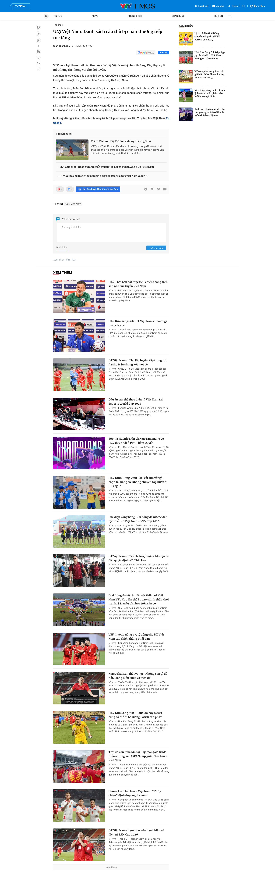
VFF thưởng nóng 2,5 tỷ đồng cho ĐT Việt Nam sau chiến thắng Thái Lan (136, 636)
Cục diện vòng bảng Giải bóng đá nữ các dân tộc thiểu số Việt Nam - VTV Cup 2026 (138, 519)
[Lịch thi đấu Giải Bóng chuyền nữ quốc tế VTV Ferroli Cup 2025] (186, 38)
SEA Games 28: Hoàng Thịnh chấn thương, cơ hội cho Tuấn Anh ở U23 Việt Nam (107, 166)
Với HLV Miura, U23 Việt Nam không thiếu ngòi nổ (121, 141)
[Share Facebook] (146, 189)
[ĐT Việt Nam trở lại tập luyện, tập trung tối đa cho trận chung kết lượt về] (79, 374)
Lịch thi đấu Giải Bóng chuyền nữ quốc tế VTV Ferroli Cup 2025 (207, 36)
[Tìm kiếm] (243, 6)
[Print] (38, 51)
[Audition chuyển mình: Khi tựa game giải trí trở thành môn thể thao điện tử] (186, 114)
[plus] (38, 58)
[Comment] (38, 40)
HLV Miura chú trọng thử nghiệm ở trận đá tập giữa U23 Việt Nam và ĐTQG (104, 176)
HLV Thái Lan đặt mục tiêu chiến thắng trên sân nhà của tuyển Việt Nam (138, 284)
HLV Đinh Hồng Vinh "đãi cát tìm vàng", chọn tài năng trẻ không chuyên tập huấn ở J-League (137, 482)
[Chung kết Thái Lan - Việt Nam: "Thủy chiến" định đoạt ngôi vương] (79, 805)
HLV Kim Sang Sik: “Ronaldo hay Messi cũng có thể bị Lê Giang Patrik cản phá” (135, 715)
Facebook (203, 6)
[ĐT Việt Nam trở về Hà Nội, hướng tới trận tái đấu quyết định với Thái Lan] (79, 570)
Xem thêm (111, 867)
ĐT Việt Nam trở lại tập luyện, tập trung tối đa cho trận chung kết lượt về (137, 362)
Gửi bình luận (156, 247)
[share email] (165, 189)
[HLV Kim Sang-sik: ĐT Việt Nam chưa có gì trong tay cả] (79, 335)
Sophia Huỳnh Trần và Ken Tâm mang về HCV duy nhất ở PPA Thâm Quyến (136, 441)
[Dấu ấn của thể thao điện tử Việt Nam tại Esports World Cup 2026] (79, 414)
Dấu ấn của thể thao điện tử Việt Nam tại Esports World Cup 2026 (136, 401)
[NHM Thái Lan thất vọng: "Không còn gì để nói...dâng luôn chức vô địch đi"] (79, 688)
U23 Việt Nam (73, 203)
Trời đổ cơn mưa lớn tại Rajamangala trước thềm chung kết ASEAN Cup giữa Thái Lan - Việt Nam (138, 756)
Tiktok (235, 6)
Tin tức (57, 16)
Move (95, 16)
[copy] (38, 33)
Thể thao (58, 25)
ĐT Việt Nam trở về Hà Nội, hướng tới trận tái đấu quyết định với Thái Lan (139, 558)
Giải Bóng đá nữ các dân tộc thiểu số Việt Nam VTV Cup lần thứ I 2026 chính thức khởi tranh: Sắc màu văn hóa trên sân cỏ (139, 599)
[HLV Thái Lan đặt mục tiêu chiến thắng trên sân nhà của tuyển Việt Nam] (79, 296)
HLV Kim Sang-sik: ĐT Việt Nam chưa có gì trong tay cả (138, 323)
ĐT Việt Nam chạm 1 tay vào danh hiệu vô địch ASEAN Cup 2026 (136, 832)
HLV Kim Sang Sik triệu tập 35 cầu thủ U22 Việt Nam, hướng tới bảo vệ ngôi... (209, 55)
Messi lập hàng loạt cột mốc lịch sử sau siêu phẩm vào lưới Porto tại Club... (209, 93)
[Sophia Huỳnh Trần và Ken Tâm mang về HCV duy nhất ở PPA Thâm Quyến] (79, 453)
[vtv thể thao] (137, 6)
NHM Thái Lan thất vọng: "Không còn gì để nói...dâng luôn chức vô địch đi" (138, 676)
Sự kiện (218, 16)
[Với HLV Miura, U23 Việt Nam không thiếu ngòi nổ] (72, 149)
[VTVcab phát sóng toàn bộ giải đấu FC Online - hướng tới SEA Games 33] (186, 76)
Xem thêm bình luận (65, 259)
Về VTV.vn (20, 6)
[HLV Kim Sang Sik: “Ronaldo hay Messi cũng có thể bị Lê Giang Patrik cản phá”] (79, 727)
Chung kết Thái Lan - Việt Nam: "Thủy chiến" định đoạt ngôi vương (135, 793)
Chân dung (178, 16)
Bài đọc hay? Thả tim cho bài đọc (100, 189)
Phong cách (135, 16)
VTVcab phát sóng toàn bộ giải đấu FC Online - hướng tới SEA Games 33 (209, 74)
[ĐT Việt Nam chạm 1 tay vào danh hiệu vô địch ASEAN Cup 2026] (79, 844)
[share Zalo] (152, 189)
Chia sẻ (163, 53)
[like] (38, 27)
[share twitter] (158, 189)
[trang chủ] (46, 16)
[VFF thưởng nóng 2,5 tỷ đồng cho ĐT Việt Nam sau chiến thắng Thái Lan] (79, 649)
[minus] (38, 68)
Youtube (220, 6)
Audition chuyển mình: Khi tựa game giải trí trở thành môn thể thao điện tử (209, 112)
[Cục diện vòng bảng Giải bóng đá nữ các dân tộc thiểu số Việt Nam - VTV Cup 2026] (79, 531)
